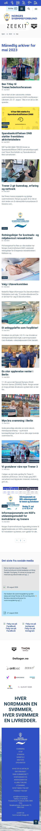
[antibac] (13, 668)
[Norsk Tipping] (9, 687)
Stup (11, 3)
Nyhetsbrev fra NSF (20, 788)
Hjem (3, 34)
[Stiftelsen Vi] (7, 677)
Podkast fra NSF (20, 791)
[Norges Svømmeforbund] (20, 17)
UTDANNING (20, 785)
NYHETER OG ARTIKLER (20, 769)
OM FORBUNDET (20, 771)
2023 (10, 34)
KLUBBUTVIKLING (20, 782)
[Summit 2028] (25, 687)
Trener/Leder (6, 74)
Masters (29, 3)
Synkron (17, 3)
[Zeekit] (29, 668)
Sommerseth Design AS (20, 815)
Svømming (6, 3)
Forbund (4, 77)
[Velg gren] (21, 8)
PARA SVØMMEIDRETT (20, 774)
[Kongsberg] (19, 677)
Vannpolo (23, 3)
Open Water (35, 3)
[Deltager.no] (20, 658)
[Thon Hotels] (25, 649)
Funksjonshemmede (8, 361)
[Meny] (36, 8)
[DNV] (32, 677)
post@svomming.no (20, 796)
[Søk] (29, 8)
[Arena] (14, 649)
